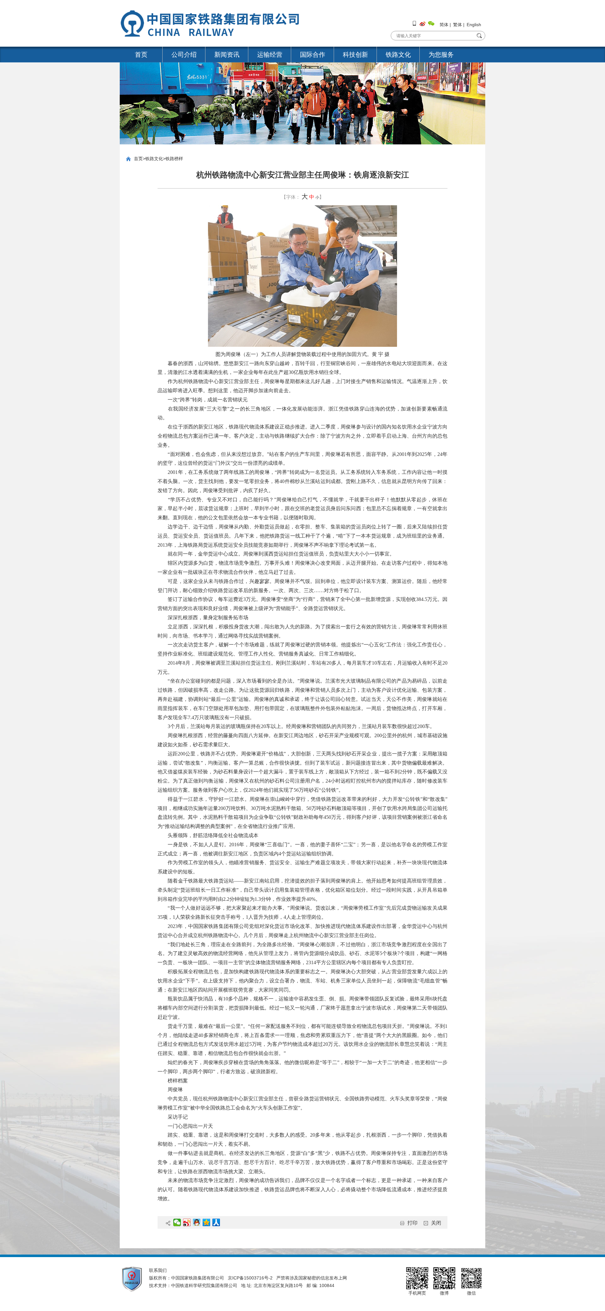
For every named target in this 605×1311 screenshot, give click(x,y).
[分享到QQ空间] (206, 1222)
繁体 (457, 24)
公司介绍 (184, 54)
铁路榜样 (174, 158)
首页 (141, 54)
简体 (444, 24)
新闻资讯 (226, 54)
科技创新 (355, 54)
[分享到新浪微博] (187, 1222)
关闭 (436, 1223)
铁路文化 (398, 54)
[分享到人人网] (216, 1222)
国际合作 (312, 54)
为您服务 (441, 54)
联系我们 (158, 1270)
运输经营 (269, 54)
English (474, 24)
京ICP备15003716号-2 (250, 1277)
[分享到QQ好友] (197, 1222)
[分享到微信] (177, 1222)
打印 (412, 1223)
